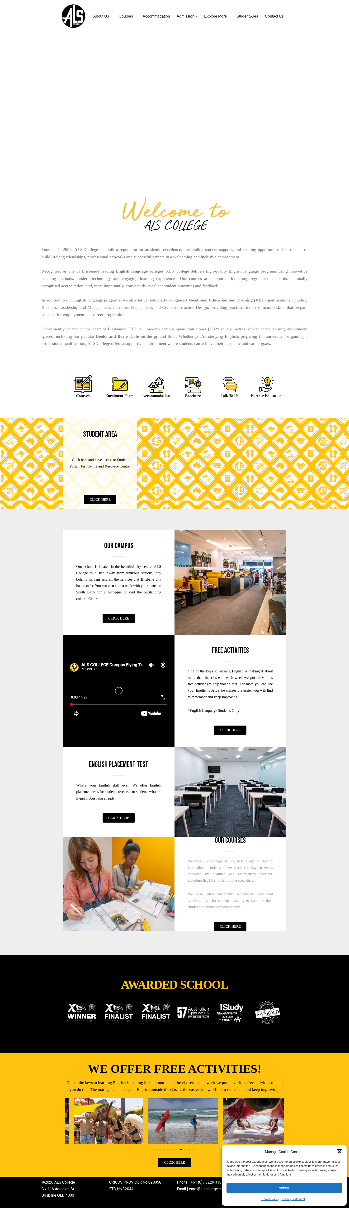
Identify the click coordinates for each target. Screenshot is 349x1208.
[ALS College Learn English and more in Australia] (73, 16)
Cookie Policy (270, 1199)
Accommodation (156, 16)
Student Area (247, 16)
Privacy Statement (293, 1199)
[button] (339, 1151)
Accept (284, 1188)
